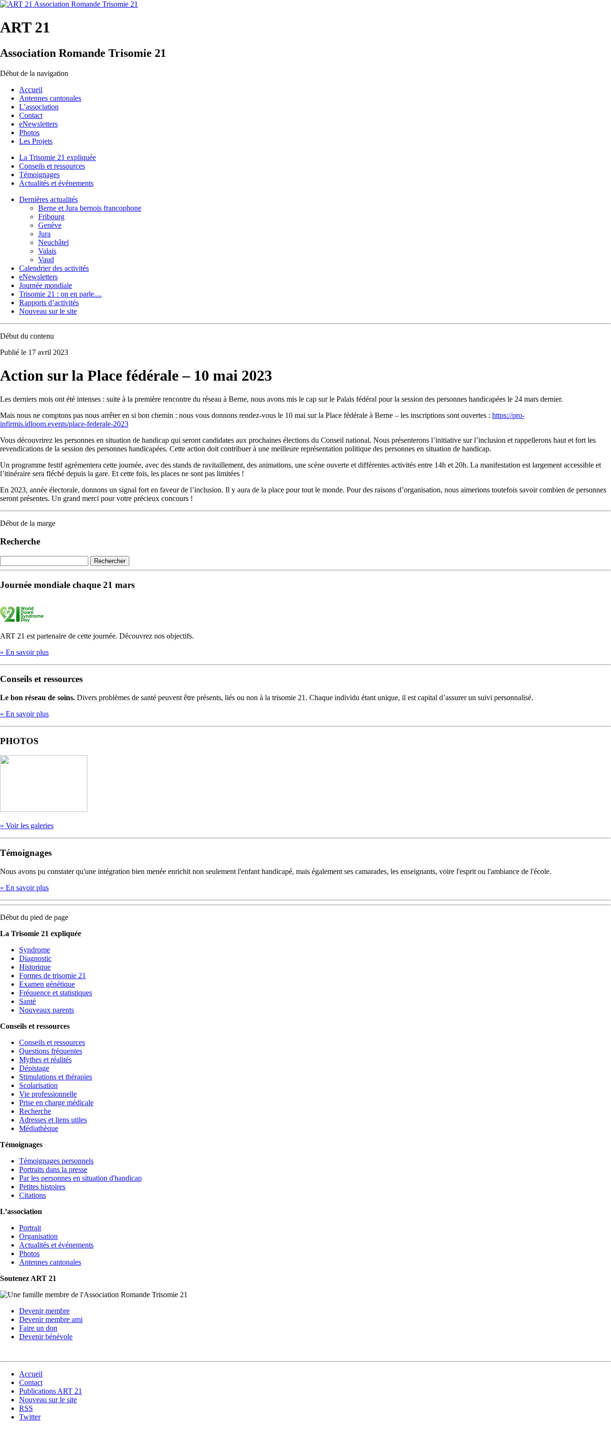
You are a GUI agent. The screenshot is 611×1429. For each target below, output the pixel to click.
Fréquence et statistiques (55, 993)
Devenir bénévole (46, 1337)
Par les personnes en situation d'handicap (80, 1178)
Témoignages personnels (56, 1161)
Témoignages (39, 175)
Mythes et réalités (45, 1060)
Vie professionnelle (48, 1094)
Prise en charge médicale (56, 1102)
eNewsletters (38, 124)
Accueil (30, 89)
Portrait (30, 1228)
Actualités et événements (56, 183)
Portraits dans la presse (53, 1169)
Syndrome (34, 950)
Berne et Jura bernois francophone (89, 208)
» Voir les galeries (26, 825)
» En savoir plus (24, 652)
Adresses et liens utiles (53, 1120)
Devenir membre (44, 1311)
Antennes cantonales (50, 98)
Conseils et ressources (52, 166)
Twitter (30, 1417)
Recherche (35, 1111)
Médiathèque (38, 1128)
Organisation (38, 1236)
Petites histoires (42, 1187)
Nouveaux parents (46, 1010)
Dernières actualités (48, 199)
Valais (47, 251)
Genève (50, 225)
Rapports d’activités (49, 303)
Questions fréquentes (50, 1051)
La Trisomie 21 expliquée (57, 157)
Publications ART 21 (50, 1391)
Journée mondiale (45, 285)
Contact (30, 115)
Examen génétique (47, 984)
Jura (44, 234)
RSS (26, 1408)
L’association (39, 107)
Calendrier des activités (54, 268)
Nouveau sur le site (48, 311)
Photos (29, 132)
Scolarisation (38, 1085)
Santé (27, 1001)
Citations (32, 1195)
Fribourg (51, 217)
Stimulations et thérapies (55, 1077)
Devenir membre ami (51, 1319)
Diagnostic (35, 958)
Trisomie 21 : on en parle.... (60, 294)
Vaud (46, 260)
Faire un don (38, 1328)
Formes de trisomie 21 (52, 975)
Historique (35, 967)
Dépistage (34, 1068)
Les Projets (36, 141)
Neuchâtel (53, 242)
